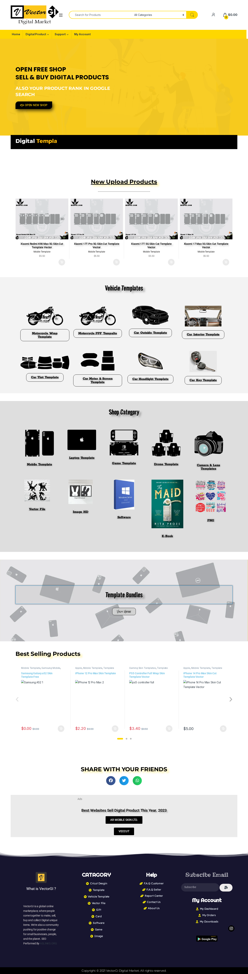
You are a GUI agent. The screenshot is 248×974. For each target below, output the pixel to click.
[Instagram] (231, 928)
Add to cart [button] (62, 262)
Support (60, 34)
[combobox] (100, 15)
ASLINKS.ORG (48, 943)
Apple (78, 668)
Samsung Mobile (50, 668)
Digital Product (36, 34)
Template (108, 668)
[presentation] (230, 700)
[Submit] (226, 888)
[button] (120, 739)
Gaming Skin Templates (142, 668)
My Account (82, 34)
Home (16, 34)
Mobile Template (30, 668)
